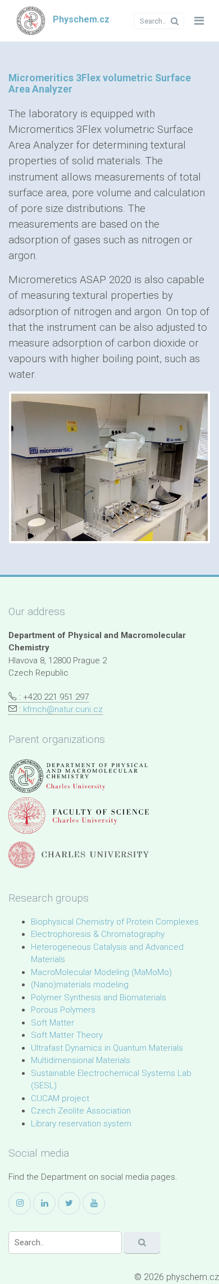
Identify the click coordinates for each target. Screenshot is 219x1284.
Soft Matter (52, 1023)
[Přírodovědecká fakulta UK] (78, 815)
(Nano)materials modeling (80, 985)
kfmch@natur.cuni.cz (63, 709)
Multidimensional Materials (80, 1060)
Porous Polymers (63, 1010)
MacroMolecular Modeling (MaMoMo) (101, 972)
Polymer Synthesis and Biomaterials (98, 997)
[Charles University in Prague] (78, 855)
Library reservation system (81, 1124)
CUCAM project (60, 1098)
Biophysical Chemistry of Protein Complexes (115, 922)
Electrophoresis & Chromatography (98, 934)
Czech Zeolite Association (81, 1111)
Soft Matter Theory (67, 1035)
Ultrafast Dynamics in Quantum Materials (107, 1048)
